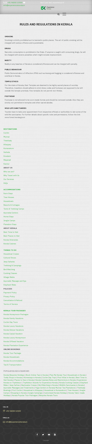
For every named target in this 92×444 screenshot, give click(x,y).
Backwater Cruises (29, 385)
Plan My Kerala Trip (58, 375)
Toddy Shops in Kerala (12, 377)
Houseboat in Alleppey (33, 390)
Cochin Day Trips (49, 377)
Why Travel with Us (11, 175)
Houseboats (8, 201)
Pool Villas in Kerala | (67, 377)
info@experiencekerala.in (14, 5)
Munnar (6, 137)
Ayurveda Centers (10, 213)
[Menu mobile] (64, 14)
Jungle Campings (35, 393)
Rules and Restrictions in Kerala (62, 380)
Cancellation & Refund (12, 300)
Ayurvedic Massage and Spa (14, 281)
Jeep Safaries (9, 262)
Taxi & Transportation (12, 365)
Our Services (8, 179)
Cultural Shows (9, 258)
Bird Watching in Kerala (48, 385)
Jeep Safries (14, 385)
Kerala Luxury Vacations (13, 326)
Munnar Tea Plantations (65, 388)
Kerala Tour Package (12, 353)
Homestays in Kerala (32, 377)
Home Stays (8, 216)
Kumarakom (8, 148)
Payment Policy (10, 292)
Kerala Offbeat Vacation (13, 341)
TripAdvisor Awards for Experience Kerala (40, 382)
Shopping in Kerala (18, 393)
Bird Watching (9, 269)
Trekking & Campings (12, 265)
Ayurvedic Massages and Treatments (18, 388)
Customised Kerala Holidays (55, 393)
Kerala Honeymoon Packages (15, 314)
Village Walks (9, 277)
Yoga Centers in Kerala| (45, 388)
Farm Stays (8, 193)
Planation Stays (9, 224)
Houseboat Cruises (11, 254)
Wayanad (7, 160)
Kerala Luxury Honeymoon (14, 338)
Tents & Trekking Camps (13, 209)
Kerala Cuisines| (42, 380)
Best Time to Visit (10, 232)
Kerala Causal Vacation (13, 334)
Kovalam (7, 156)
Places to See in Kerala (24, 380)
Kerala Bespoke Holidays (13, 375)
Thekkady (7, 140)
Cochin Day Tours (10, 322)
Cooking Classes (10, 273)
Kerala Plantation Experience (15, 345)
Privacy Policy (9, 296)
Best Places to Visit (11, 236)
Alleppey (7, 144)
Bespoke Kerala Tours (48, 395)
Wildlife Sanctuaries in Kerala (71, 385)
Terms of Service (10, 304)
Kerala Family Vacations (13, 318)
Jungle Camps (9, 220)
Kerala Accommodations (13, 361)
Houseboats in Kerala (76, 375)
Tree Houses (8, 197)
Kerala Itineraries (10, 240)
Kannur (6, 164)
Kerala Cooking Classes (69, 382)
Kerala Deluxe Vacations (13, 330)
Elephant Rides (9, 285)
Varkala (6, 152)
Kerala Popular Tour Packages (24, 395)
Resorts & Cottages (11, 205)
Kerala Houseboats (11, 357)
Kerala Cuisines (9, 244)
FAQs (5, 183)
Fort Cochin (17, 390)
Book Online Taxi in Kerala (37, 375)
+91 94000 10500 (14, 2)
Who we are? (8, 171)
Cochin (6, 133)
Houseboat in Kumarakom (55, 390)
